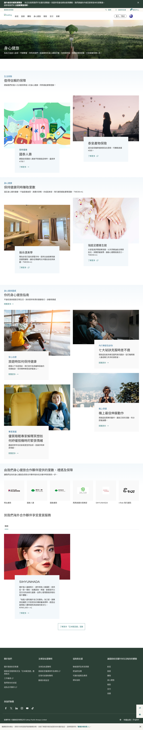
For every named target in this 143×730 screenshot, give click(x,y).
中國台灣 (127, 720)
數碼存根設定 (43, 680)
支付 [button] (51, 16)
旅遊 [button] (23, 16)
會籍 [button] (58, 16)
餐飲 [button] (45, 16)
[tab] (6, 526)
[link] (37, 125)
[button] (140, 727)
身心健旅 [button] (37, 16)
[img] (138, 2)
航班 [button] (16, 16)
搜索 (109, 10)
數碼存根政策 (82, 727)
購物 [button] (29, 16)
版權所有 (7, 720)
